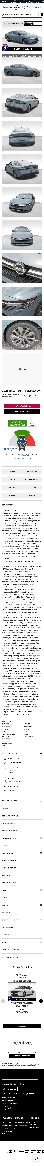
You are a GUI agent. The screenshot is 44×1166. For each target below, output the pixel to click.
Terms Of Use (16, 1151)
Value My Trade (34, 1127)
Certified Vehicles (8, 1128)
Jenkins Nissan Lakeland (5, 1151)
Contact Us (11, 1089)
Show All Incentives (22, 1055)
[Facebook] (4, 1108)
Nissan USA (39, 1151)
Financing (34, 1117)
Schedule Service (21, 1122)
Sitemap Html (27, 1151)
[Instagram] (9, 1108)
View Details (22, 1026)
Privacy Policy (11, 1151)
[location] (42, 1)
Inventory (7, 1117)
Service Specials (21, 1125)
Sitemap (21, 1151)
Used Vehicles (7, 1125)
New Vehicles (7, 1122)
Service (19, 1117)
